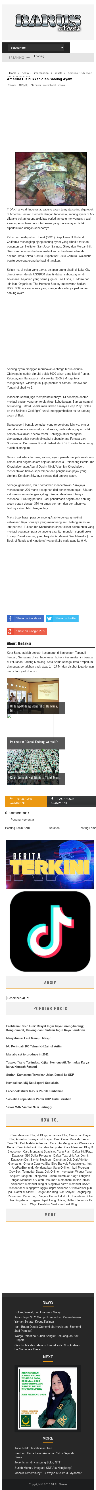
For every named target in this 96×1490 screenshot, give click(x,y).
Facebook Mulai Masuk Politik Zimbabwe (34, 1091)
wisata (61, 85)
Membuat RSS (78, 1184)
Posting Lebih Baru (17, 828)
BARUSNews (59, 1484)
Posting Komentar (22, 819)
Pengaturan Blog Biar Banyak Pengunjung (63, 1192)
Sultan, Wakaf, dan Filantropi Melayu (38, 1312)
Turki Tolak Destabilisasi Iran (33, 1448)
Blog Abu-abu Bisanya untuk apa (30, 1139)
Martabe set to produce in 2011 (27, 1054)
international (49, 85)
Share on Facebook (29, 618)
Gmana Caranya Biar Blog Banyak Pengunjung (53, 1163)
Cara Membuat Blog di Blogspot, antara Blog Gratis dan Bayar (50, 1135)
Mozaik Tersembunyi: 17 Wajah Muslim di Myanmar (48, 1473)
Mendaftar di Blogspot (23, 1188)
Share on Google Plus (30, 631)
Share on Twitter (65, 618)
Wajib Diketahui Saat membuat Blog (53, 1204)
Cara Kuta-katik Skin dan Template (39, 1147)
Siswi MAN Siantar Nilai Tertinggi (29, 1107)
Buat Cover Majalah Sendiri (72, 1139)
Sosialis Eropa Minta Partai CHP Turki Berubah (38, 1099)
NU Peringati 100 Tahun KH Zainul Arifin (34, 1046)
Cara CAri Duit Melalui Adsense (27, 1143)
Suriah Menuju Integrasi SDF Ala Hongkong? (43, 1467)
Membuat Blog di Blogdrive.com (45, 1184)
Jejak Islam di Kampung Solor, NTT (38, 1462)
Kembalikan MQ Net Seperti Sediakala (32, 1082)
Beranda (54, 828)
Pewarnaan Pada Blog (22, 1196)
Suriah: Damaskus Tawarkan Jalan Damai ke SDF (40, 1074)
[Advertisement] (48, 34)
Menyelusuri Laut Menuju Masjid (28, 1038)
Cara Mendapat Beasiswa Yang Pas (46, 1151)
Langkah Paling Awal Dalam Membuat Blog (48, 1176)
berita (38, 85)
